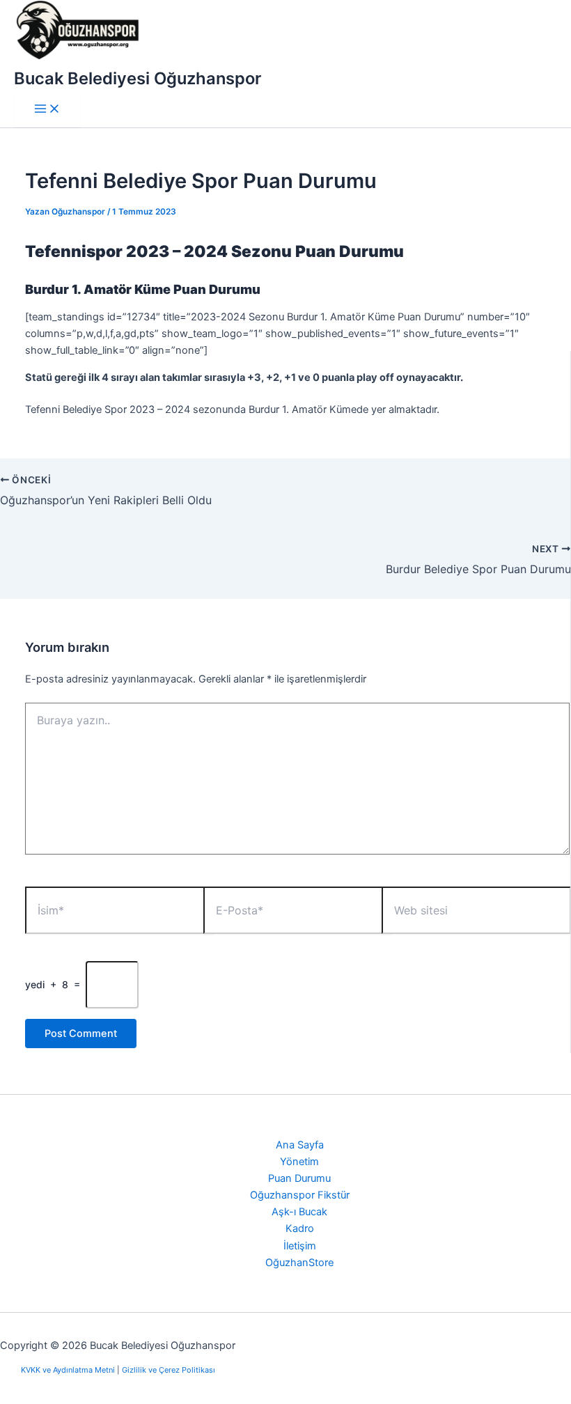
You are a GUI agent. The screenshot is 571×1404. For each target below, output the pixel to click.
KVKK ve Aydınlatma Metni (69, 1370)
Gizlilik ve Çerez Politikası (168, 1370)
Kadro (300, 1228)
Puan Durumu (299, 1178)
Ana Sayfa (300, 1145)
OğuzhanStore (299, 1262)
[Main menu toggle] (47, 109)
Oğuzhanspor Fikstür (300, 1195)
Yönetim (299, 1161)
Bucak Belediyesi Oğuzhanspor (137, 78)
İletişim (299, 1246)
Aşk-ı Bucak (299, 1212)
